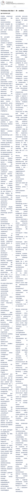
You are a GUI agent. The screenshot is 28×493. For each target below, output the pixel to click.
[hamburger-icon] (14, 7)
